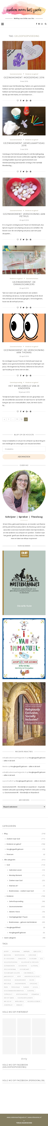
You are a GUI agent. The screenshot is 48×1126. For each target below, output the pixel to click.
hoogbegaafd (24, 969)
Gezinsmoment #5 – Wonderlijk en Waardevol (22, 792)
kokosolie (7, 980)
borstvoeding (20, 955)
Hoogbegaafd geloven (26, 849)
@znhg (24, 1058)
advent (6, 951)
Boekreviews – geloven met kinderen (27, 922)
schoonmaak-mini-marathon (14, 991)
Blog (24, 833)
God (26, 865)
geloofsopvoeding (10, 962)
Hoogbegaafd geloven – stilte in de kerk (25, 766)
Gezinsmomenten (16, 74)
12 (22, 419)
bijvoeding (7, 955)
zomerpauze (8, 1005)
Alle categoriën (24, 860)
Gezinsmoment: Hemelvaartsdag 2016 (24, 144)
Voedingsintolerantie (25, 998)
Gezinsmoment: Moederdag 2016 (24, 77)
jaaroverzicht (9, 976)
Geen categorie (24, 938)
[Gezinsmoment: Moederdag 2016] (24, 55)
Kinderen (26, 896)
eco (41, 958)
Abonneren (24, 457)
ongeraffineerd (20, 983)
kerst (19, 976)
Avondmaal (16, 951)
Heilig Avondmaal (10, 969)
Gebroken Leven (27, 870)
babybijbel (27, 951)
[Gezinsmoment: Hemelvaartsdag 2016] (24, 121)
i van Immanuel (28, 973)
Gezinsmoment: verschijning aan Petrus (24, 215)
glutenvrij (34, 966)
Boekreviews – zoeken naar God (27, 891)
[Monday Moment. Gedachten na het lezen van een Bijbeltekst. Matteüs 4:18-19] (9, 1045)
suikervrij (30, 991)
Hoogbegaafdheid (26, 927)
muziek (31, 980)
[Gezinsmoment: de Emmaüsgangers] (24, 260)
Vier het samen (9, 998)
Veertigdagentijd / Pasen (27, 917)
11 (17, 419)
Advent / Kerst (27, 912)
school (35, 987)
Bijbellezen (37, 951)
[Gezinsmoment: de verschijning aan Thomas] (24, 328)
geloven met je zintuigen (30, 962)
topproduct (8, 994)
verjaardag (35, 994)
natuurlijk (7, 983)
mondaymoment (20, 980)
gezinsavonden (9, 966)
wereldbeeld (19, 1001)
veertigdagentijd (22, 994)
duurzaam (33, 958)
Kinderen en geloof (31, 74)
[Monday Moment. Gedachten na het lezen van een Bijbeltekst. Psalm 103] (24, 1045)
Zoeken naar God (26, 839)
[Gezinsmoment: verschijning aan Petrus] (24, 192)
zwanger (19, 1005)
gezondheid (22, 966)
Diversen (26, 854)
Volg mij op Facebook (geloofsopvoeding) (15, 1066)
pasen (6, 987)
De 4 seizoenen (9, 958)
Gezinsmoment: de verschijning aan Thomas (24, 351)
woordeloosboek (33, 1001)
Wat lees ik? (27, 886)
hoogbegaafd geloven (12, 973)
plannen (26, 987)
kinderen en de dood (32, 976)
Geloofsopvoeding (16, 382)
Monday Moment (27, 875)
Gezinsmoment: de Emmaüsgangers (24, 283)
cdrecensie (32, 955)
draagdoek (22, 958)
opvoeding (33, 983)
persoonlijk (15, 987)
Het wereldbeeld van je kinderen (24, 387)
